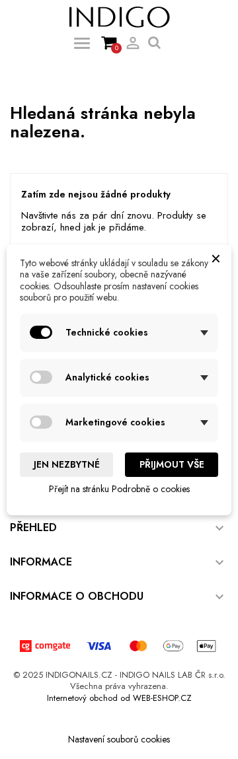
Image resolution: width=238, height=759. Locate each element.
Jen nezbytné (67, 464)
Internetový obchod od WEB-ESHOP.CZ (119, 698)
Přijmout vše (171, 464)
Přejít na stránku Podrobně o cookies (119, 488)
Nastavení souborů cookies (119, 739)
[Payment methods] (119, 644)
